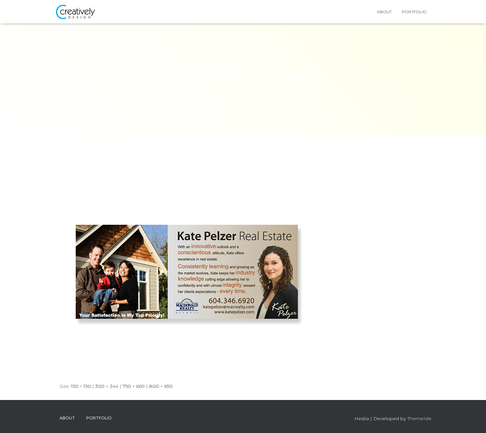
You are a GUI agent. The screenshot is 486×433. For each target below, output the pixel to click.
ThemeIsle (419, 418)
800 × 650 (161, 386)
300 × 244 (106, 386)
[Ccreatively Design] (75, 12)
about (384, 11)
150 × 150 (81, 386)
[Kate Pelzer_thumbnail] (187, 265)
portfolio (414, 11)
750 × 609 (134, 386)
